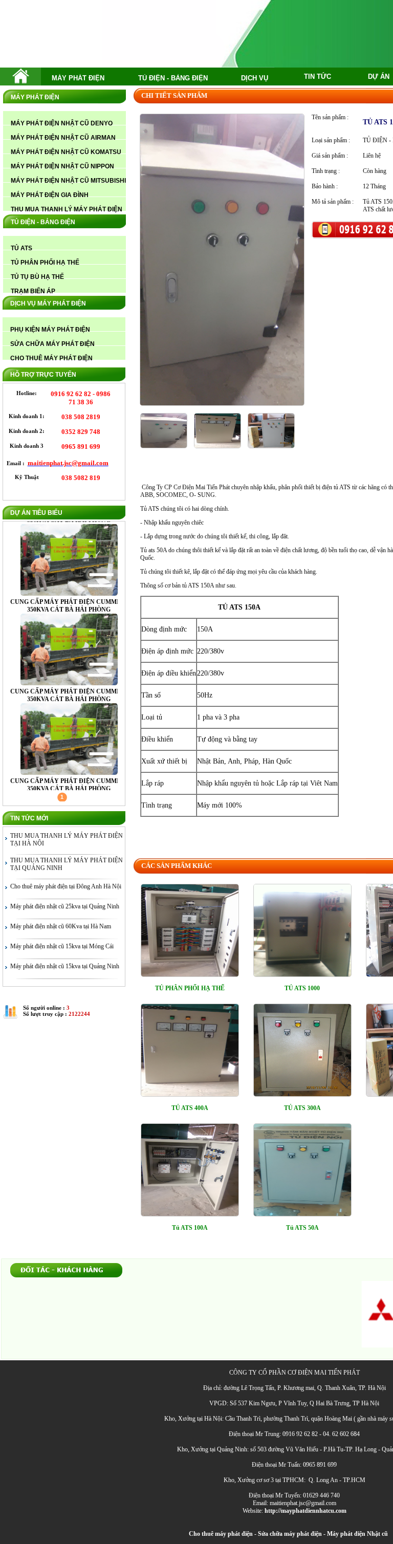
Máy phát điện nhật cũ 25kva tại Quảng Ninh (64, 906)
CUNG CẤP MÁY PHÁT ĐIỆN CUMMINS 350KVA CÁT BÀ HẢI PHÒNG (68, 605)
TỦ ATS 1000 (302, 988)
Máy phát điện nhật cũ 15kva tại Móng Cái (62, 946)
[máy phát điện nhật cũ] (20, 81)
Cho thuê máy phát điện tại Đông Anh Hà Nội (65, 886)
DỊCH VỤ (254, 78)
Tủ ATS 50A (302, 1227)
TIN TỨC (317, 76)
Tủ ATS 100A (190, 1227)
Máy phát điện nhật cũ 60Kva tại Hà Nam (60, 926)
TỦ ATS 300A (302, 1108)
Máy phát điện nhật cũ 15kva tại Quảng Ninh (64, 966)
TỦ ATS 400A (189, 1108)
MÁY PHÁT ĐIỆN (78, 78)
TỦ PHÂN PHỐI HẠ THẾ (190, 988)
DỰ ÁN (378, 76)
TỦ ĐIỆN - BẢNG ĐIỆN (173, 78)
